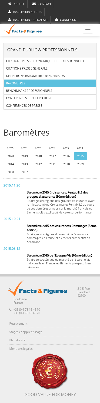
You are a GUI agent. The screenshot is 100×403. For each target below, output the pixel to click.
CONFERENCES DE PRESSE (24, 105)
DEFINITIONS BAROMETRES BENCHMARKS (35, 76)
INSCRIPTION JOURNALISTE (30, 20)
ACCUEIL (19, 4)
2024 (38, 148)
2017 (52, 156)
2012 (38, 164)
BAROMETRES (15, 83)
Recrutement (18, 323)
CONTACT (44, 4)
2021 (80, 148)
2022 (66, 148)
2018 (38, 156)
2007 (24, 172)
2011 (52, 164)
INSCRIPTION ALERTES (27, 12)
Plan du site (17, 340)
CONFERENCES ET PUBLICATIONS (29, 98)
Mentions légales (21, 348)
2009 (80, 164)
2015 (80, 156)
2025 (24, 148)
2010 (66, 164)
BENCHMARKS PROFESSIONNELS (29, 91)
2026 (10, 148)
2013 (24, 164)
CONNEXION (68, 20)
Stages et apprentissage (25, 332)
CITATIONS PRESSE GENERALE (26, 68)
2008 (10, 172)
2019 (24, 156)
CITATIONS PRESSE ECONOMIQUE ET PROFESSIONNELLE (45, 61)
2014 (10, 164)
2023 (52, 148)
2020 (10, 156)
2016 (66, 156)
